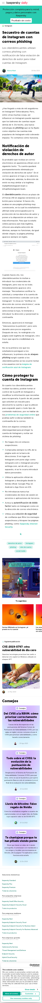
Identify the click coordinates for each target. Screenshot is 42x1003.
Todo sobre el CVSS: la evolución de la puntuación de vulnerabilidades (21, 763)
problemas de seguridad (20, 414)
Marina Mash (11, 70)
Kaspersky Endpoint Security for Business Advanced (20, 929)
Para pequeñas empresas (11, 896)
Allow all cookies (11, 994)
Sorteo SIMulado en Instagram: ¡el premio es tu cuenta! (15, 628)
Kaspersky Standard (9, 880)
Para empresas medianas (11, 913)
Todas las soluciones (9, 891)
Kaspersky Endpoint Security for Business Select (18, 926)
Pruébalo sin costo (21, 20)
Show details (30, 989)
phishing (13, 547)
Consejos (22, 708)
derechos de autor (15, 543)
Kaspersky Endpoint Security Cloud (14, 905)
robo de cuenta (25, 547)
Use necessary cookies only (21, 998)
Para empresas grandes (11, 938)
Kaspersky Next (7, 919)
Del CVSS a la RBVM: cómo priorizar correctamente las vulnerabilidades (21, 717)
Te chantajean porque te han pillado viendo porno (21, 839)
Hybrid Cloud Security (9, 957)
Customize (29, 994)
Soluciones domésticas (11, 875)
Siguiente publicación (12, 641)
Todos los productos (9, 908)
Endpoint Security (8, 954)
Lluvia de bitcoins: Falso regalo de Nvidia (21, 805)
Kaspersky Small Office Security (13, 901)
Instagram (8, 26)
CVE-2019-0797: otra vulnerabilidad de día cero (19, 648)
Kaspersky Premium (8, 887)
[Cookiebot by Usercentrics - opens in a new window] (29, 965)
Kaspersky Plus (7, 884)
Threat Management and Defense (14, 950)
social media (20, 551)
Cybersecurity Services (10, 947)
